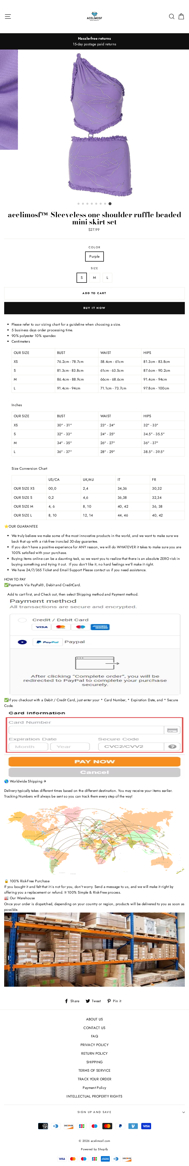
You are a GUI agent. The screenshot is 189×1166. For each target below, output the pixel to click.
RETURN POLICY (94, 1053)
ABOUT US (94, 1019)
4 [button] (92, 204)
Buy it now (94, 308)
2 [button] (83, 204)
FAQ (94, 1036)
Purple (94, 256)
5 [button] (96, 204)
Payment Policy (94, 1087)
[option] (94, 41)
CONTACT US (94, 1027)
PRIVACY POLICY (94, 1044)
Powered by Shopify (94, 1149)
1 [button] (79, 204)
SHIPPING (94, 1062)
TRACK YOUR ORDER (94, 1079)
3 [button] (87, 204)
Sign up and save (94, 1112)
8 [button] (110, 203)
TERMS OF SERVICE (95, 1070)
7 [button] (105, 204)
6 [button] (101, 204)
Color (95, 247)
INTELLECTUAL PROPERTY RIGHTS (94, 1096)
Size (94, 268)
